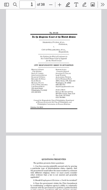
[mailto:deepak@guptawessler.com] (64, 86)
